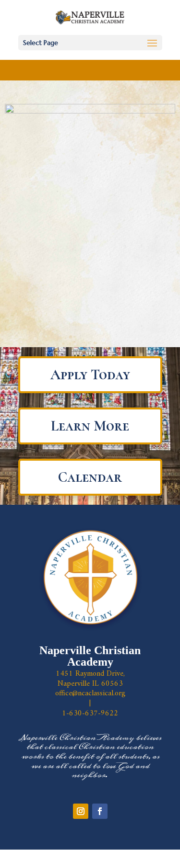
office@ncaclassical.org (90, 693)
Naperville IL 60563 (90, 684)
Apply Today (90, 375)
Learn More (90, 426)
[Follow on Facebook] (100, 811)
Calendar (90, 477)
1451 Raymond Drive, (90, 673)
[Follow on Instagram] (80, 811)
